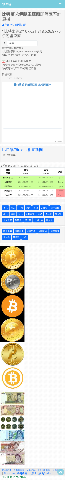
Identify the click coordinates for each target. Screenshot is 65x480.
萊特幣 (16, 237)
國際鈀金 (31, 231)
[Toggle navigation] (60, 4)
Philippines (44, 469)
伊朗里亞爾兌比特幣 (15, 24)
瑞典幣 (48, 214)
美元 (5, 207)
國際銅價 (19, 231)
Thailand (6, 469)
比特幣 (6, 237)
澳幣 (13, 214)
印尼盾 (49, 220)
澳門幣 (28, 220)
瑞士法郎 (55, 207)
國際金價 (7, 231)
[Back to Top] (60, 471)
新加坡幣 (30, 214)
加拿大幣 (7, 220)
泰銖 (40, 214)
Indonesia (18, 469)
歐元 (13, 207)
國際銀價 (54, 231)
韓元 (5, 214)
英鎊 (36, 207)
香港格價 (22, 473)
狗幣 (25, 237)
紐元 (20, 214)
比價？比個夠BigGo (39, 473)
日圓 (20, 207)
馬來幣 (58, 214)
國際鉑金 (43, 231)
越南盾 (18, 220)
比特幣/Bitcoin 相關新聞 (22, 149)
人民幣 (44, 207)
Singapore (9, 473)
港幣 (28, 207)
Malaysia (31, 469)
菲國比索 (38, 220)
